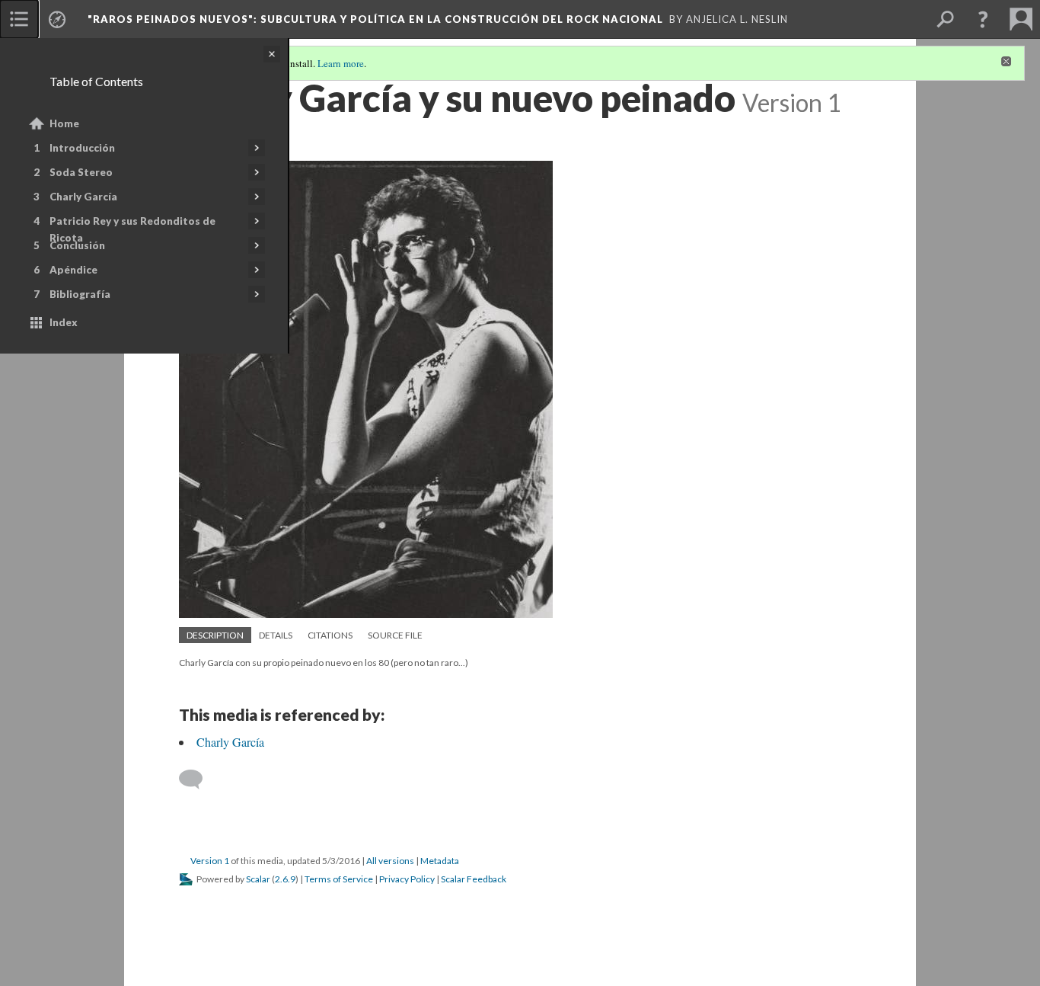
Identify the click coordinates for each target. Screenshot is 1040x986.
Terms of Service (339, 879)
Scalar (258, 879)
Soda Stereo (81, 172)
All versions (390, 860)
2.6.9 (285, 879)
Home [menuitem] (64, 123)
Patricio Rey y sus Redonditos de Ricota (132, 229)
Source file (395, 635)
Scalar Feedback (473, 879)
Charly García (83, 196)
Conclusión (77, 245)
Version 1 (209, 860)
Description (215, 635)
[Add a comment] (197, 779)
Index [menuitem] (63, 322)
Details (275, 635)
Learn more (340, 63)
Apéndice (73, 270)
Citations (330, 635)
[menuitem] (19, 19)
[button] (983, 19)
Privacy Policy (407, 879)
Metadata (439, 860)
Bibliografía (79, 294)
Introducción (82, 148)
